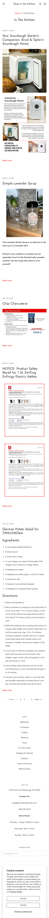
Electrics (24, 737)
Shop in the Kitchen (24, 4)
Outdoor (24, 758)
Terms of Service (24, 763)
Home (17, 13)
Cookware (24, 727)
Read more (7, 160)
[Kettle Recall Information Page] (24, 498)
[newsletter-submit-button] (44, 854)
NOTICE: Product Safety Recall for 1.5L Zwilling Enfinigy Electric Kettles (20, 372)
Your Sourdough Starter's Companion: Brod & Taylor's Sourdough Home (23, 39)
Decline (23, 905)
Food (24, 743)
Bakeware (24, 722)
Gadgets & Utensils (24, 753)
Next (37, 699)
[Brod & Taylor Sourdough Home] (24, 152)
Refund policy (24, 769)
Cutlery (24, 732)
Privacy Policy (16, 892)
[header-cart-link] (45, 4)
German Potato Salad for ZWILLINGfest (20, 531)
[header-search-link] (40, 4)
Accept (23, 898)
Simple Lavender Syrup (19, 183)
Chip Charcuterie (15, 303)
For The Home (24, 748)
